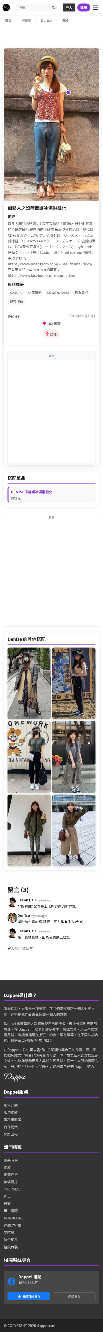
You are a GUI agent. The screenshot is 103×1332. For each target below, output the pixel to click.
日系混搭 (81, 292)
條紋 (7, 1167)
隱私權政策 (12, 1119)
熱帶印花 (16, 301)
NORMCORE (14, 1217)
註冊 (83, 7)
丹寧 (7, 1203)
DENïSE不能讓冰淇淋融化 (31, 491)
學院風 (9, 1232)
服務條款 (11, 1112)
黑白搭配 (11, 1210)
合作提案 (11, 1126)
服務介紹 (11, 1105)
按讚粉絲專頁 (31, 1296)
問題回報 (11, 1134)
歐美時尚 (11, 1160)
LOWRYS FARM (58, 292)
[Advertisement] (51, 411)
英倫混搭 (11, 1181)
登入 (69, 7)
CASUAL (16, 292)
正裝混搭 (11, 1174)
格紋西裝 (11, 1246)
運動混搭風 (12, 1225)
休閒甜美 (34, 292)
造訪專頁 (74, 1296)
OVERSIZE (12, 1188)
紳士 (7, 1196)
